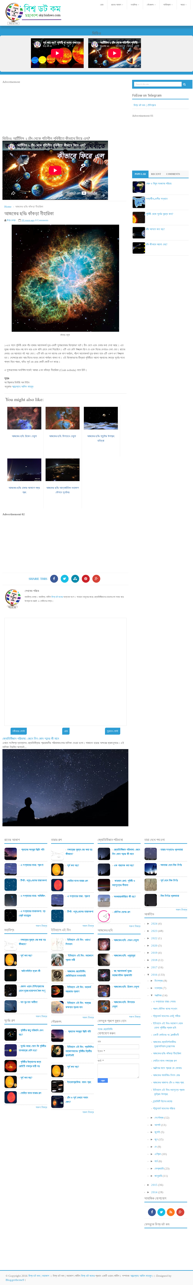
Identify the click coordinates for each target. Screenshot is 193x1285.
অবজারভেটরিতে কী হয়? (125, 896)
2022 (154, 938)
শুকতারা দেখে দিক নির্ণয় (171, 864)
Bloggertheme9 (15, 1279)
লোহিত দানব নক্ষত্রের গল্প (165, 1060)
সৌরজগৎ (150, 4)
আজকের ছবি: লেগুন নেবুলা (126, 940)
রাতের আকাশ (116, 4)
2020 (154, 945)
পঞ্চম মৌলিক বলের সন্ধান (165, 1008)
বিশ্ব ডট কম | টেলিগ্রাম (145, 105)
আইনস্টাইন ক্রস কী (30, 970)
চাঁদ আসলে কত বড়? (155, 229)
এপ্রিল (158, 1154)
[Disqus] (65, 671)
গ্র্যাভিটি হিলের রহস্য (162, 1101)
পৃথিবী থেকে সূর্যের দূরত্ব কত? (159, 213)
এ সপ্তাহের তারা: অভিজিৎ (33, 895)
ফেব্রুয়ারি (159, 1168)
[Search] (184, 84)
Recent (156, 174)
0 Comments (41, 220)
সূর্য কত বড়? (26, 955)
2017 (154, 967)
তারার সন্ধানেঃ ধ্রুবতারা (172, 849)
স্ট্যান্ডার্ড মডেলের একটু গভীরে (166, 1016)
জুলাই (157, 1132)
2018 (154, 960)
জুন (156, 1139)
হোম (101, 4)
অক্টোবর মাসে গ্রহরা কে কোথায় (167, 1068)
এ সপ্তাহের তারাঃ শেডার (164, 1001)
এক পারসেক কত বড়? (124, 865)
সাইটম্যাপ (167, 4)
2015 (154, 1184)
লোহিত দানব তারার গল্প (31, 1093)
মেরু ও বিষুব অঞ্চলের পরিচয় (159, 183)
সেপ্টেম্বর (159, 1117)
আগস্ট (157, 1124)
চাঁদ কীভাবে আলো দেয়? (156, 244)
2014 (154, 1192)
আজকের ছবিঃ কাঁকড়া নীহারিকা (167, 1053)
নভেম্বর (158, 988)
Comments (173, 174)
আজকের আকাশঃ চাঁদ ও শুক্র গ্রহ (168, 1082)
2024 (154, 923)
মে (156, 1146)
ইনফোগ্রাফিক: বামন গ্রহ (79, 1082)
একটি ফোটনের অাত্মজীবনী (166, 1034)
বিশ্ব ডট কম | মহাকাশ (39, 1275)
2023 (154, 930)
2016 (154, 974)
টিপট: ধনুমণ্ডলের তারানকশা (34, 880)
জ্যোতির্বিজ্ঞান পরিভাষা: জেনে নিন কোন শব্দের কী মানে (30, 738)
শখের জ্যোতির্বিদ (105, 1029)
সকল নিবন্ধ (41, 925)
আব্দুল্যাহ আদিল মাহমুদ (23, 386)
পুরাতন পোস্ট (112, 731)
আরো (183, 4)
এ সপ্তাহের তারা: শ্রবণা (32, 864)
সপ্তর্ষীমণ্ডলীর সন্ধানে (157, 198)
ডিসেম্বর (159, 980)
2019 (154, 952)
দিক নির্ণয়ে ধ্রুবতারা (170, 895)
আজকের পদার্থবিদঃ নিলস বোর (166, 1075)
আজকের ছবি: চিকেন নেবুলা (126, 986)
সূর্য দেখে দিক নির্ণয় (169, 880)
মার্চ (156, 1161)
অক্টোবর (158, 995)
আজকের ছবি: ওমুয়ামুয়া (124, 955)
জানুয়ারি (158, 1175)
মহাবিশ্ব (134, 4)
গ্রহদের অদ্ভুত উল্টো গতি (32, 849)
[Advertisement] (65, 110)
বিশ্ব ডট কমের (57, 596)
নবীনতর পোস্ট (18, 731)
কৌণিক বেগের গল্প (122, 911)
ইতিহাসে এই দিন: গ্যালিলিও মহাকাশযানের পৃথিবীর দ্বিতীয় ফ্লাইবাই (80, 1051)
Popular (140, 174)
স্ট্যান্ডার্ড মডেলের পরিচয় (164, 1108)
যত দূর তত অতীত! (29, 1002)
